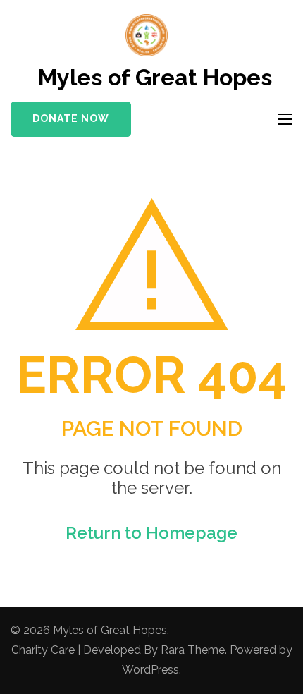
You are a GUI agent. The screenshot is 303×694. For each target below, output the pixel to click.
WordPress (150, 669)
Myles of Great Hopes (155, 77)
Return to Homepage (151, 533)
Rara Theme (193, 650)
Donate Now (70, 118)
